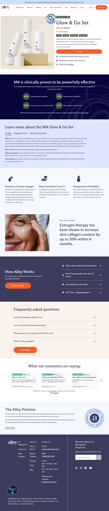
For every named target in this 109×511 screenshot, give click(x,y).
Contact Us (46, 442)
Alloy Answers (21, 454)
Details (8, 133)
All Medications (23, 443)
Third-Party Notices (27, 504)
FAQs (32, 465)
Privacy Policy (38, 499)
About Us (33, 442)
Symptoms (22, 449)
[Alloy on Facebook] (85, 468)
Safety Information (38, 133)
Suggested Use (20, 133)
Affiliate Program (33, 454)
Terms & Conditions (47, 501)
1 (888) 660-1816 (48, 456)
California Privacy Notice (30, 501)
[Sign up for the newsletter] (98, 457)
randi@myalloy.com (49, 482)
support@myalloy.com (50, 449)
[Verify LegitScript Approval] (12, 490)
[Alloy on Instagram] (81, 468)
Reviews (33, 461)
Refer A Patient (32, 447)
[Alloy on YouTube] (90, 468)
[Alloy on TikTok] (76, 468)
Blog (31, 470)
